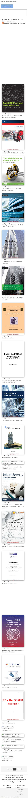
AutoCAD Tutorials (7, 760)
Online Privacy (20, 789)
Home (3, 785)
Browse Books (7, 6)
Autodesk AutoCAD (7, 730)
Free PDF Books (8, 797)
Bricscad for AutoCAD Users (9, 687)
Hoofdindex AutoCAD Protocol (10, 457)
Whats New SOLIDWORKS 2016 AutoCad (13, 153)
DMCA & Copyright (21, 785)
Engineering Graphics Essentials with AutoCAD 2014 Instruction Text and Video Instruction (13, 506)
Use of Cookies (20, 794)
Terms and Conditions (19, 792)
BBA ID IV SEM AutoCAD (8, 723)
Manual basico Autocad (8, 338)
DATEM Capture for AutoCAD (9, 583)
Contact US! (19, 787)
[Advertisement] (14, 40)
